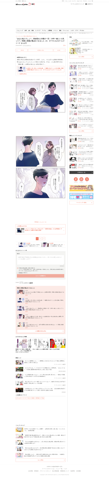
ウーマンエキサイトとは (48, 468)
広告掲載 (78, 471)
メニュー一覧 (59, 468)
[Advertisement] (54, 17)
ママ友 (28, 398)
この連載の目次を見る (40, 331)
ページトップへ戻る (81, 202)
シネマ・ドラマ (74, 30)
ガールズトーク (20, 398)
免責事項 (72, 471)
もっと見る (40, 460)
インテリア (38, 30)
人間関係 (50, 30)
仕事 (25, 30)
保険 (32, 30)
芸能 (60, 30)
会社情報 (30, 471)
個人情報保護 (55, 471)
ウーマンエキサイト (27, 45)
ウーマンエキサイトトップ (77, 4)
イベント (55, 30)
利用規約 (21, 272)
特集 (70, 37)
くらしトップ (19, 30)
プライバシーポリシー (45, 471)
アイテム (44, 30)
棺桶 (33, 398)
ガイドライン (28, 270)
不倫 (42, 398)
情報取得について (64, 471)
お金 (29, 30)
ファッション (66, 30)
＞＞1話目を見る (22, 74)
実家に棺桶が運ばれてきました (30, 36)
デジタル (82, 30)
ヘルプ (65, 468)
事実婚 (37, 398)
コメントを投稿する (41, 275)
